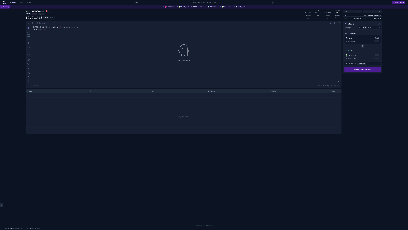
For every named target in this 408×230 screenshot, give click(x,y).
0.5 (364, 28)
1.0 (369, 28)
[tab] (46, 17)
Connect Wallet (399, 2)
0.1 (360, 28)
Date (30, 91)
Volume (212, 91)
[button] (40, 12)
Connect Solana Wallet (362, 69)
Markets (13, 2)
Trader (334, 91)
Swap (21, 2)
